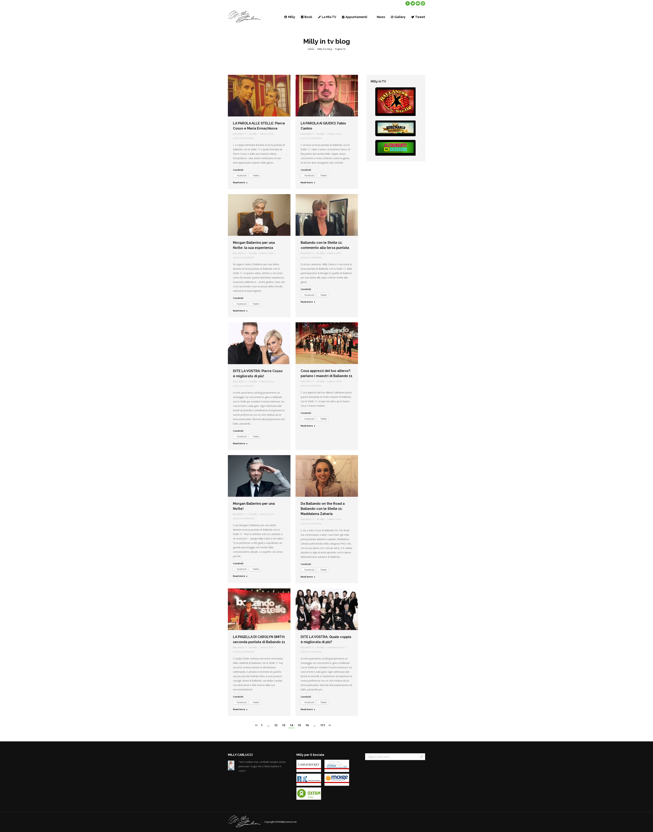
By (253, 133)
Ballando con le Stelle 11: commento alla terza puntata (325, 245)
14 (291, 725)
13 (283, 725)
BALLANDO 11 (240, 133)
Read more (239, 182)
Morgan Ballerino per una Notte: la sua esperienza (254, 245)
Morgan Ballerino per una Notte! (254, 506)
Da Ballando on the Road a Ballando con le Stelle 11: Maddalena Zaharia (323, 509)
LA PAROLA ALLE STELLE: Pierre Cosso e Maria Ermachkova (259, 125)
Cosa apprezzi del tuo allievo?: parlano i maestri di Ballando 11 (326, 373)
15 (299, 725)
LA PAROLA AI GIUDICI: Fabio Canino (323, 125)
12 (275, 725)
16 (307, 725)
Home (311, 48)
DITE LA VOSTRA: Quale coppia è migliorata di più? (326, 639)
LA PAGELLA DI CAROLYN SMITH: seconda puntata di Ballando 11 (259, 639)
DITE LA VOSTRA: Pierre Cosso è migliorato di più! (258, 373)
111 (322, 725)
